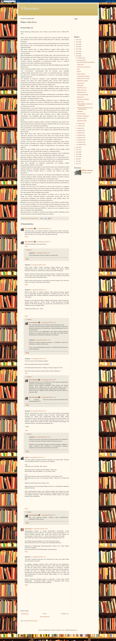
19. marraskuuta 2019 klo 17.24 (42, 437)
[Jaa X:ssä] (47, 218)
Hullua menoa (80, 101)
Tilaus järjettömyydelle (82, 94)
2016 (77, 152)
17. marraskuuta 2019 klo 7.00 (47, 515)
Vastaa (26, 236)
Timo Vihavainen (29, 228)
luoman (63, 630)
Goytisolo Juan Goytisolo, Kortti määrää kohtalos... (85, 108)
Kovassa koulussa (81, 113)
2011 (77, 163)
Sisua (78, 69)
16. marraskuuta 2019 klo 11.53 (38, 289)
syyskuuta (79, 126)
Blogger (75, 630)
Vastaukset (29, 250)
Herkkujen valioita (81, 92)
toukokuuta (80, 135)
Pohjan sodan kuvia (81, 90)
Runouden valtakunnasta (83, 116)
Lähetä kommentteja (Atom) (30, 620)
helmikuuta (80, 142)
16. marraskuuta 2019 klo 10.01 (38, 265)
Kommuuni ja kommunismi (83, 67)
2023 (77, 46)
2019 (77, 56)
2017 (77, 149)
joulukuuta (80, 58)
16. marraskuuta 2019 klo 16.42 (38, 411)
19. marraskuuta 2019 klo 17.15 (42, 253)
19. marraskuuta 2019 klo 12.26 (40, 528)
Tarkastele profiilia (86, 172)
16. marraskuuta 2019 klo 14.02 (48, 380)
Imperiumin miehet (81, 120)
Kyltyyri (79, 71)
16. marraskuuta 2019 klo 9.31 (43, 241)
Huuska (27, 457)
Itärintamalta (80, 85)
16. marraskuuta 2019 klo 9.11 (43, 228)
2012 (77, 161)
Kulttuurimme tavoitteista (83, 78)
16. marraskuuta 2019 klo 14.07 (48, 397)
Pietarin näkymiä (81, 74)
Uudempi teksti (24, 613)
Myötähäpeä (80, 111)
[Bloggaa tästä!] (46, 218)
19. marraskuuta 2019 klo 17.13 (38, 557)
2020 (77, 53)
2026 (77, 39)
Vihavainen (30, 8)
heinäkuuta (80, 130)
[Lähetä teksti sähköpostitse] (41, 218)
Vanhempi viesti (65, 613)
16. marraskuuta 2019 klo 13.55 (48, 322)
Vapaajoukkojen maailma (83, 76)
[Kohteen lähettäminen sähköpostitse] (44, 218)
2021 (77, 51)
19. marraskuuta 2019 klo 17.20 (42, 340)
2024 (77, 44)
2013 (77, 159)
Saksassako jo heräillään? (83, 99)
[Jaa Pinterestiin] (50, 218)
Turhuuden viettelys (82, 118)
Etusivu (44, 613)
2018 (77, 147)
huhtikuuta (80, 137)
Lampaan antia (80, 83)
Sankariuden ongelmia (82, 80)
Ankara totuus (80, 64)
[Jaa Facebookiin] (49, 218)
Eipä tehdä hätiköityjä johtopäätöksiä (86, 62)
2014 (77, 156)
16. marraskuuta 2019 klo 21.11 (37, 457)
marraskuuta (80, 60)
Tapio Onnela (28, 529)
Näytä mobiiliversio (45, 616)
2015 (77, 154)
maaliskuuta (80, 140)
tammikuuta (80, 144)
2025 (77, 42)
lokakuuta (79, 123)
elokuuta (79, 128)
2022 (77, 49)
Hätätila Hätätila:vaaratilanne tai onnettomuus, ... (85, 104)
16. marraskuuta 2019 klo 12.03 (38, 358)
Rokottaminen (80, 97)
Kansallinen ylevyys (82, 87)
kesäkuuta (79, 133)
